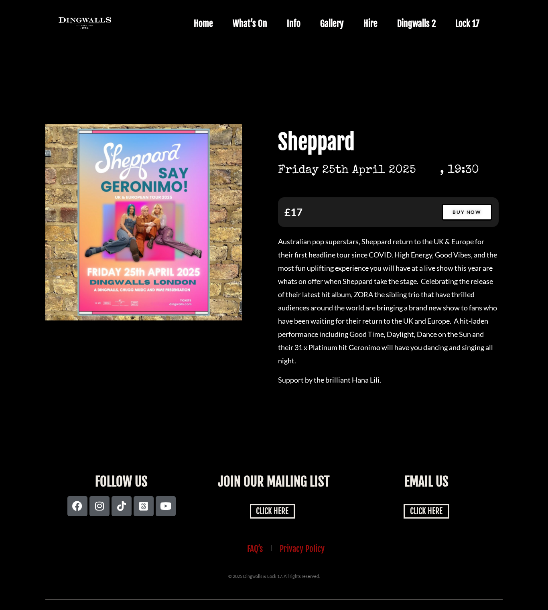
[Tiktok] (122, 506)
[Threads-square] (144, 506)
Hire (370, 23)
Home (203, 23)
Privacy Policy (302, 548)
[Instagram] (99, 506)
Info (293, 23)
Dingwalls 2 (416, 23)
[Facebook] (77, 506)
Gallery (332, 23)
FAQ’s (255, 548)
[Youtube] (166, 506)
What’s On (250, 23)
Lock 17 (467, 23)
